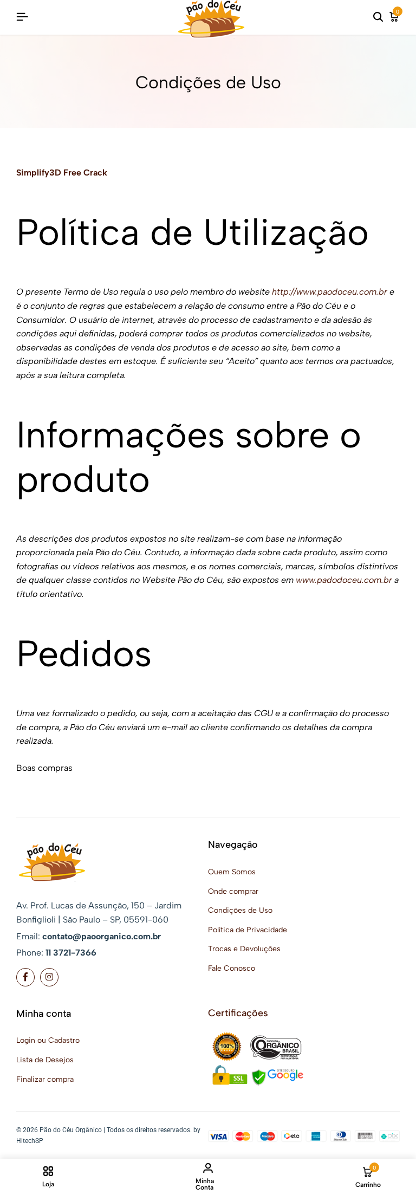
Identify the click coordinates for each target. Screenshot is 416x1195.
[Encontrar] (378, 17)
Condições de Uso (240, 910)
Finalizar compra (45, 1079)
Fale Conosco (231, 968)
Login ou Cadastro (48, 1040)
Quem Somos (232, 871)
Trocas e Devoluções (244, 948)
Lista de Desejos (45, 1059)
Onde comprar (233, 891)
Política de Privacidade (247, 929)
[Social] (25, 977)
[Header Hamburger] (22, 17)
